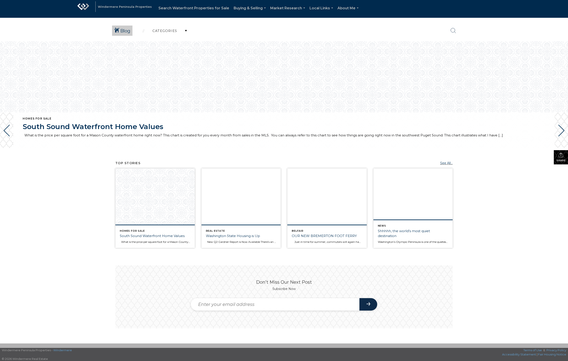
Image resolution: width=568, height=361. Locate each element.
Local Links (322, 12)
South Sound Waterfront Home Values (93, 126)
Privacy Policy (556, 350)
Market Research (288, 12)
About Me (348, 12)
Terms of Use (532, 350)
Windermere (62, 350)
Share (561, 160)
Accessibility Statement (519, 354)
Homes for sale (37, 118)
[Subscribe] (368, 304)
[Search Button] (453, 31)
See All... (446, 163)
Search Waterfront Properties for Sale (193, 8)
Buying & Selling (251, 12)
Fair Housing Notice (552, 354)
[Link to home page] (83, 9)
